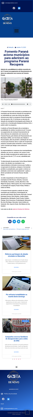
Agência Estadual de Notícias (21, 209)
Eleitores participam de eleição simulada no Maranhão (16, 255)
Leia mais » (16, 267)
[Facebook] (14, 8)
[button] (16, 30)
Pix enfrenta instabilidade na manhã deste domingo (16, 296)
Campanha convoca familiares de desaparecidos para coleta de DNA (16, 339)
